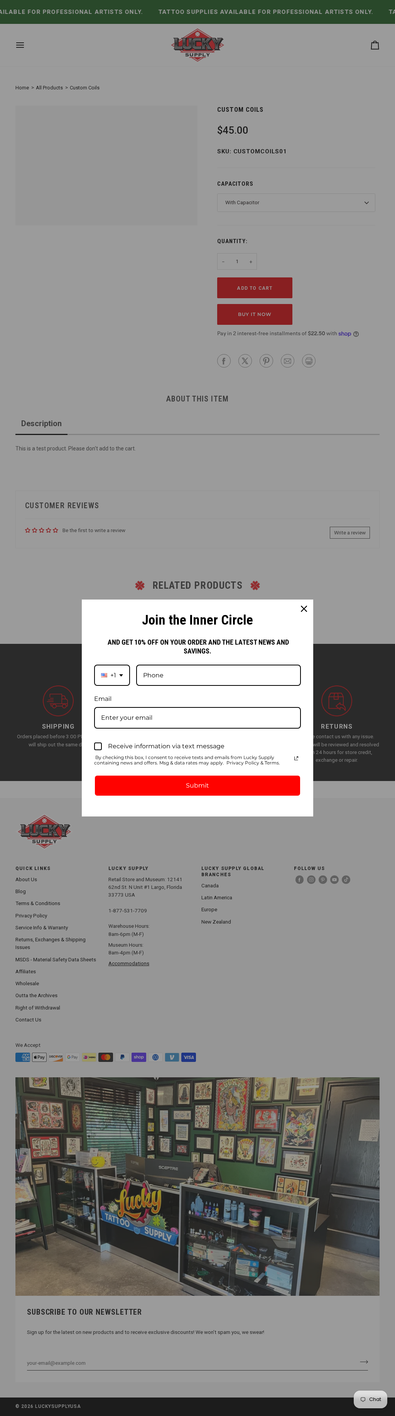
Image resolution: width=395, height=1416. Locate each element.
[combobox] (112, 675)
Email (102, 698)
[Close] (304, 609)
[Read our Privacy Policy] (296, 758)
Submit (197, 785)
